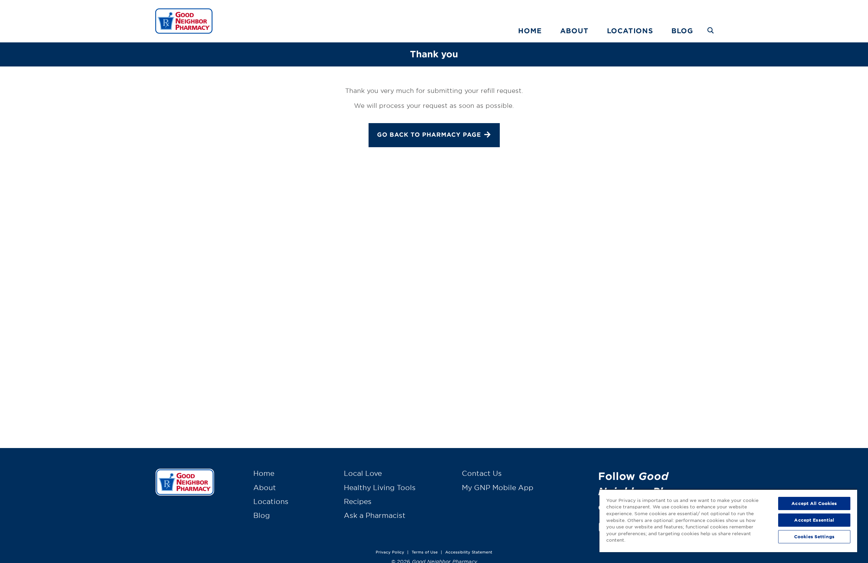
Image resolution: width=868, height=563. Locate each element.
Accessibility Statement (468, 551)
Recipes (358, 501)
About (574, 30)
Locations (630, 30)
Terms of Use (425, 551)
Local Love (363, 473)
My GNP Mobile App (497, 487)
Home (529, 30)
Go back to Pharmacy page (429, 134)
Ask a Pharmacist (375, 515)
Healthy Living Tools (380, 487)
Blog (682, 30)
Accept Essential (814, 520)
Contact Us (482, 473)
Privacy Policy (390, 551)
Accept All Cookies (814, 503)
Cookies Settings (814, 536)
